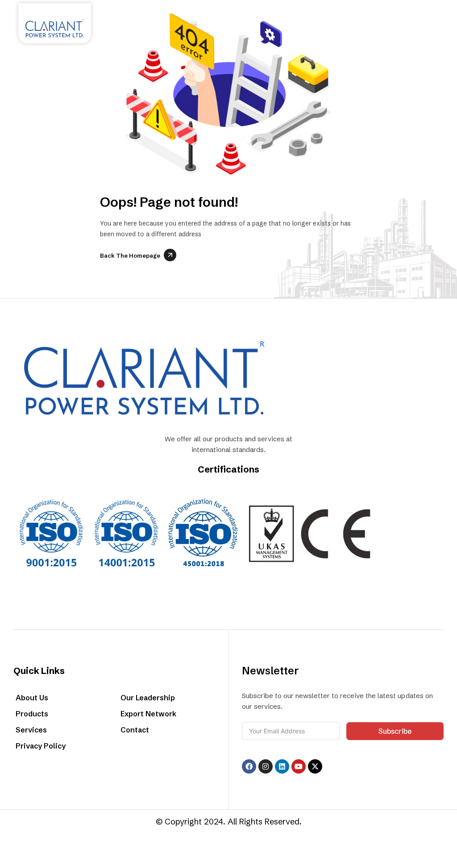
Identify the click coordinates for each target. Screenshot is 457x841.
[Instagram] (265, 766)
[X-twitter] (315, 766)
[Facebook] (249, 766)
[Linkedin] (282, 766)
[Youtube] (298, 766)
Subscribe (394, 731)
